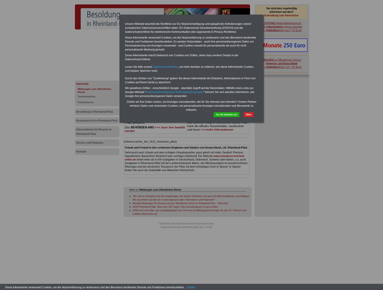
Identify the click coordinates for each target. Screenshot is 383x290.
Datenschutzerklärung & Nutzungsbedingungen (174, 92)
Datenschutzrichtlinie (165, 66)
